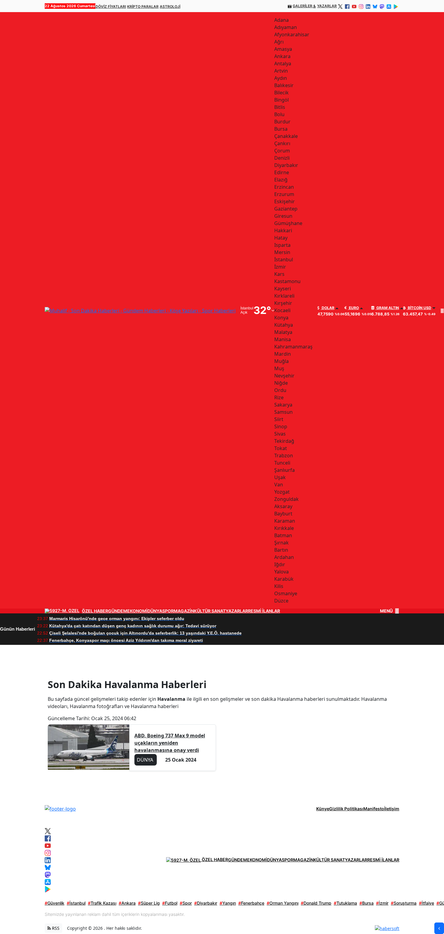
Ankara (127, 903)
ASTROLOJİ (170, 6)
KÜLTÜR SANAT (210, 611)
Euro (353, 308)
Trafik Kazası (102, 903)
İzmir (382, 903)
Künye (322, 808)
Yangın (228, 903)
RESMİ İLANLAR (264, 611)
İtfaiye (426, 903)
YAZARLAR (327, 6)
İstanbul (76, 903)
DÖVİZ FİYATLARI (110, 6)
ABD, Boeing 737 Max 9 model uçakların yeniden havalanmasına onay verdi (169, 742)
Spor (186, 903)
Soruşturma (404, 903)
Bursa (366, 903)
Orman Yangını (282, 903)
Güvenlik (54, 903)
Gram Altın (387, 308)
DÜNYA (154, 611)
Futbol (169, 903)
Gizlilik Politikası (346, 808)
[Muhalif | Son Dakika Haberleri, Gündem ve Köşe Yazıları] (60, 808)
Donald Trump (316, 903)
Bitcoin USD (419, 308)
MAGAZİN (184, 611)
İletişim (391, 808)
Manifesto (373, 808)
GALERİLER (302, 6)
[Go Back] (439, 928)
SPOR (168, 611)
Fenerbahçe (251, 903)
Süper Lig (149, 903)
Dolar (327, 308)
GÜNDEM (117, 611)
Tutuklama (345, 903)
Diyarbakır (205, 903)
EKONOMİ (137, 611)
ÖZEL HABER (95, 611)
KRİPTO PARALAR (143, 6)
